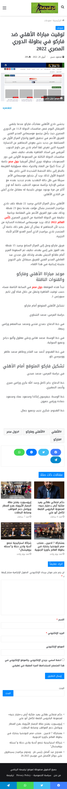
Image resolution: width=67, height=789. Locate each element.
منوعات (47, 20)
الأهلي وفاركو (34, 431)
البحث (61, 688)
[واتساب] (19, 452)
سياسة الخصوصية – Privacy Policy (33, 775)
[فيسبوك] (55, 452)
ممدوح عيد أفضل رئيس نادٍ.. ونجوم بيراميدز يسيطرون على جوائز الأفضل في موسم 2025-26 (33, 754)
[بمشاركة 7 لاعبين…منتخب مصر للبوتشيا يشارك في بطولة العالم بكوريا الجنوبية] (49, 531)
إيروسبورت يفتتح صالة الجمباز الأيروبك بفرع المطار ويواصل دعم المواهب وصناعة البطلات (17, 507)
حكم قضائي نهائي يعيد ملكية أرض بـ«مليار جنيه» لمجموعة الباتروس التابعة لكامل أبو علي (51, 507)
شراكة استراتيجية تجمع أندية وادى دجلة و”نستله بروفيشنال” (17, 546)
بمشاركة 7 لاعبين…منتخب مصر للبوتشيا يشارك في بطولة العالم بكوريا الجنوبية (49, 546)
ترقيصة (10, 775)
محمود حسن (56, 57)
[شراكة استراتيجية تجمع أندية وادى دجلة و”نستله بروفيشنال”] (16, 531)
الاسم (60, 619)
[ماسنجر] (31, 452)
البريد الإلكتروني (55, 633)
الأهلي (55, 431)
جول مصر (13, 161)
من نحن (57, 775)
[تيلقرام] (55, 459)
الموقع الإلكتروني (55, 646)
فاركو (56, 439)
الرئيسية (57, 20)
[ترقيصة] (44, 8)
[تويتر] (43, 452)
